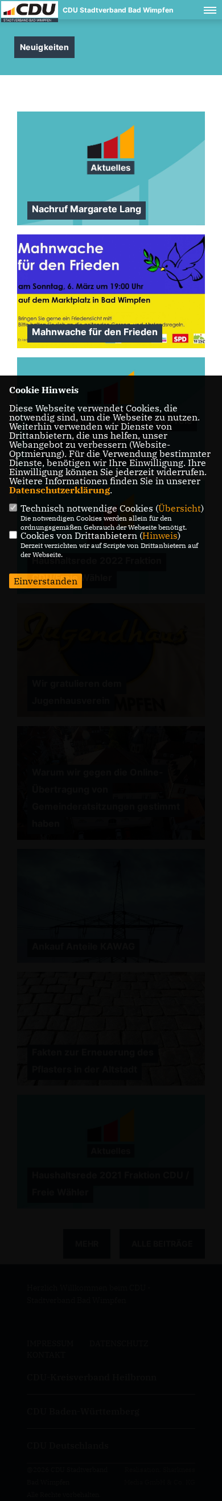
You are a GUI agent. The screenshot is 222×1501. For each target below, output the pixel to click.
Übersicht (179, 508)
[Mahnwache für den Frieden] (111, 291)
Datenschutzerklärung (59, 490)
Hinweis (160, 535)
